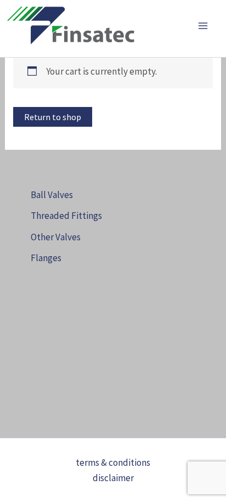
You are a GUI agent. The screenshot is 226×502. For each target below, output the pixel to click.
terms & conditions (113, 462)
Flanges (46, 258)
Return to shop (52, 116)
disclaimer (113, 478)
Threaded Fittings (66, 216)
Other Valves (56, 237)
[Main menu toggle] (203, 26)
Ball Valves (52, 195)
